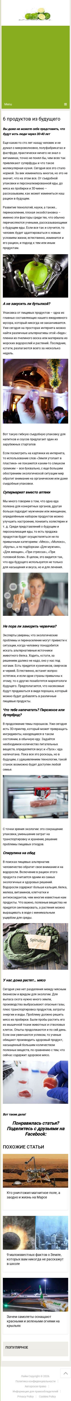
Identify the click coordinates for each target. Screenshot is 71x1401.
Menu (8, 104)
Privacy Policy (25, 1396)
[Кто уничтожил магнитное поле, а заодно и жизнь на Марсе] (35, 1171)
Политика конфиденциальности (35, 1381)
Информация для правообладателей (35, 1391)
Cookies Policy (47, 1396)
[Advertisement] (35, 63)
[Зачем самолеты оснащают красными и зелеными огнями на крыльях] (35, 1295)
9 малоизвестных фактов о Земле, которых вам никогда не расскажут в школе (35, 1259)
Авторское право (35, 1386)
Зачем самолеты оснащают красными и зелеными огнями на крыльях (33, 1321)
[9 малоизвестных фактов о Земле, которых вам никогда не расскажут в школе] (35, 1233)
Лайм (24, 1376)
